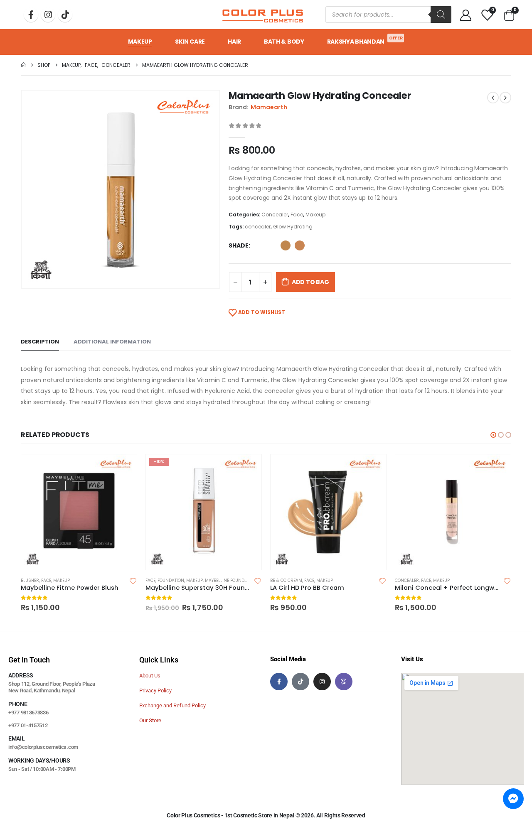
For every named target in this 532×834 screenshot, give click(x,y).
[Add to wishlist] (133, 580)
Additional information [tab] (112, 342)
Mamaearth (269, 107)
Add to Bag (310, 282)
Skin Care (190, 41)
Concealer (274, 214)
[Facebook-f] (279, 681)
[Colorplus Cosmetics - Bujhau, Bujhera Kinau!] (262, 14)
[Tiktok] (65, 14)
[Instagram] (48, 14)
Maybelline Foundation (231, 580)
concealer (258, 226)
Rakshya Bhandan (365, 40)
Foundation (171, 580)
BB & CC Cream (286, 580)
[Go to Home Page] (23, 65)
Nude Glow (300, 245)
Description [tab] (40, 342)
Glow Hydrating (293, 226)
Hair (234, 41)
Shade (239, 245)
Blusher (30, 580)
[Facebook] (31, 14)
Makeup (140, 41)
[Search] (441, 14)
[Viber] (343, 681)
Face (297, 214)
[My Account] (465, 14)
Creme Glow (286, 245)
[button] (493, 435)
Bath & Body (284, 41)
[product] (79, 512)
